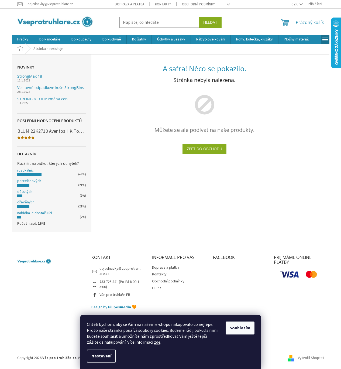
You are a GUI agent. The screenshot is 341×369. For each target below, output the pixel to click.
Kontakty (163, 4)
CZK (294, 4)
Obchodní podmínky (198, 4)
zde (157, 342)
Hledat (210, 22)
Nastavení (101, 356)
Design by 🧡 (113, 307)
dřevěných (26, 202)
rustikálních (26, 170)
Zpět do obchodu (204, 148)
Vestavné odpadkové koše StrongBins (50, 88)
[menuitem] (23, 39)
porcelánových (29, 181)
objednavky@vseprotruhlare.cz (119, 271)
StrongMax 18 (29, 76)
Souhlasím (240, 328)
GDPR (156, 288)
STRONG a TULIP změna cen (42, 99)
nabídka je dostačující (34, 213)
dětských (24, 191)
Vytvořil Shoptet (311, 358)
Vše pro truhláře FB (114, 295)
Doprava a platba (129, 4)
